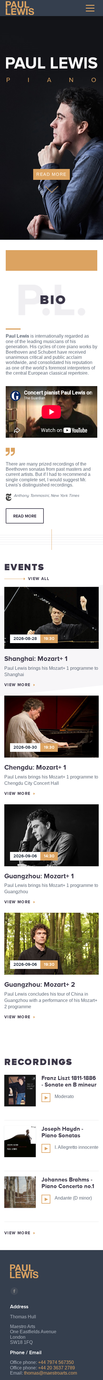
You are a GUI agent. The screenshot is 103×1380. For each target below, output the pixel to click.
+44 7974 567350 (56, 1362)
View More (17, 684)
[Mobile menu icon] (90, 8)
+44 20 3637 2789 (56, 1367)
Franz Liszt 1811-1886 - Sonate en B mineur (68, 1081)
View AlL (38, 578)
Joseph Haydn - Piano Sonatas (62, 1132)
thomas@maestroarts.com (50, 1373)
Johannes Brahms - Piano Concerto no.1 (67, 1182)
